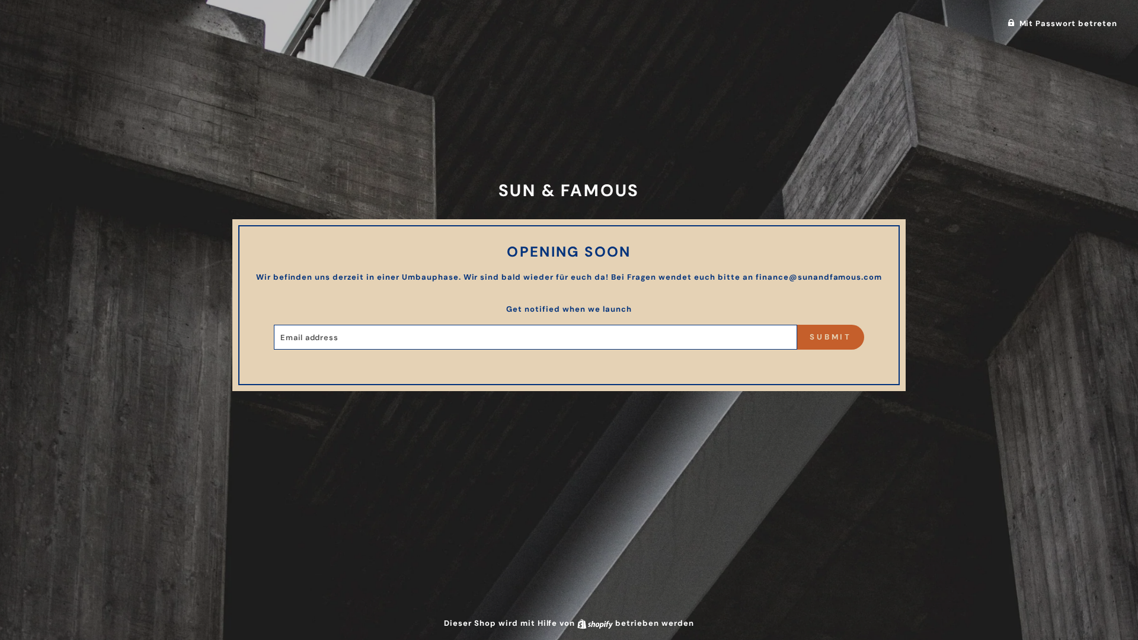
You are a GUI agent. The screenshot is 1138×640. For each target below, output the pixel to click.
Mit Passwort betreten (1068, 23)
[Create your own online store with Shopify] (596, 623)
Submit (831, 337)
